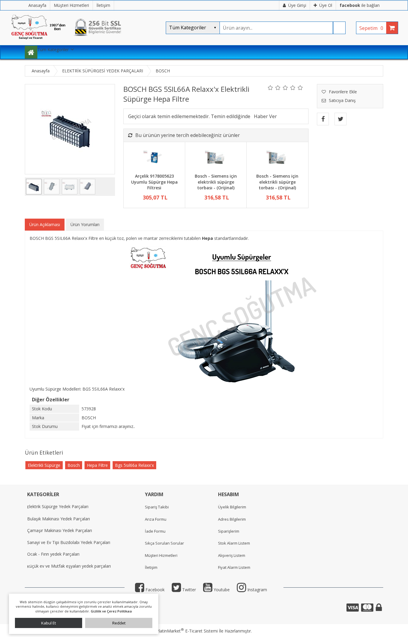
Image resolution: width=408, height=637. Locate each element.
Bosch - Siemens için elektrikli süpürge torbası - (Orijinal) (216, 182)
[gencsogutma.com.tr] (84, 42)
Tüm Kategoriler (53, 49)
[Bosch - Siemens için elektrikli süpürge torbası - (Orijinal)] (216, 158)
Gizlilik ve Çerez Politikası (111, 611)
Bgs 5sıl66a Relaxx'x (134, 465)
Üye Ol (325, 5)
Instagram (256, 589)
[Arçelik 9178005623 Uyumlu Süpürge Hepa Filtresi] (154, 158)
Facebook (154, 589)
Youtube (221, 589)
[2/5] (274, 87)
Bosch (74, 465)
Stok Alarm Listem (234, 543)
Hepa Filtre (97, 465)
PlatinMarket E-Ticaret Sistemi (187, 631)
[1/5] (270, 87)
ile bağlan (360, 5)
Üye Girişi (297, 5)
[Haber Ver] (265, 116)
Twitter (188, 589)
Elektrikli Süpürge (44, 465)
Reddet (118, 623)
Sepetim (371, 28)
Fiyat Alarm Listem (234, 567)
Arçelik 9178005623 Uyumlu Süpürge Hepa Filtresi (154, 182)
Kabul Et (48, 623)
